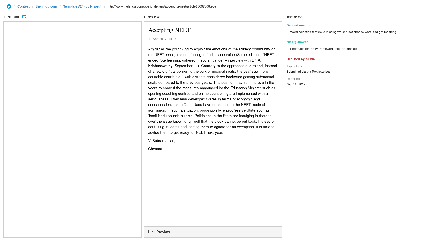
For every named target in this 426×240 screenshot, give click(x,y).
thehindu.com (46, 6)
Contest (23, 6)
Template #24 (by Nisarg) (82, 6)
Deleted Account (299, 25)
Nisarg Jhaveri (297, 42)
